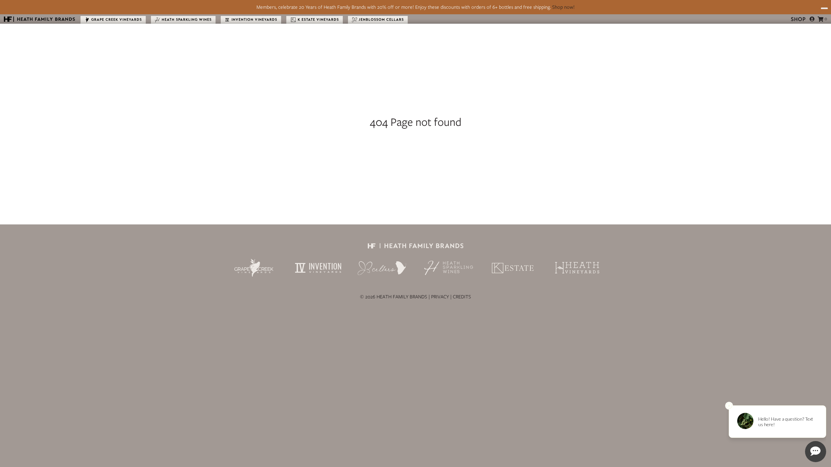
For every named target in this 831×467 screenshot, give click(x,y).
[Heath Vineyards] (577, 267)
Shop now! (563, 7)
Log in (812, 19)
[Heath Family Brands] (415, 247)
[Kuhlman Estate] (513, 268)
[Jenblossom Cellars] (382, 268)
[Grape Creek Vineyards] (254, 268)
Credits (462, 296)
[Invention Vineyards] (318, 268)
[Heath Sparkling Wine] (449, 268)
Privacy (440, 296)
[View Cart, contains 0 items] (821, 19)
